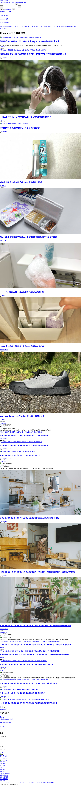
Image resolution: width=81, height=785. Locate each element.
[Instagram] (1, 756)
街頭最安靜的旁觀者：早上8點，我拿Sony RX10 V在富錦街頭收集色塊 (29, 41)
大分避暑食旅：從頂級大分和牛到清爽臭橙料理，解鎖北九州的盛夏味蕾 (24, 445)
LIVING (2, 706)
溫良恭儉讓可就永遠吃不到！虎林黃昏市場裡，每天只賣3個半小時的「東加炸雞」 (27, 664)
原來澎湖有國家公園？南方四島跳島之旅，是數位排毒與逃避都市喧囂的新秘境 (33, 54)
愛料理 (38, 782)
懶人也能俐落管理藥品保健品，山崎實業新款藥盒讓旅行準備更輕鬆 (28, 237)
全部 (1, 26)
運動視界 (43, 782)
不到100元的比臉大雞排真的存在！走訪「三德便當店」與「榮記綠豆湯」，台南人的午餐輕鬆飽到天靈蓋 (34, 654)
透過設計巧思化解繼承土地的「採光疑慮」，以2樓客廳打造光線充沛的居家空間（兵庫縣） (30, 518)
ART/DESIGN (4, 131)
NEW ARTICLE (4, 2)
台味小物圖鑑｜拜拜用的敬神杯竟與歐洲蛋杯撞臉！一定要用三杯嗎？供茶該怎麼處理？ (29, 683)
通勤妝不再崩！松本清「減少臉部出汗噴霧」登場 (21, 182)
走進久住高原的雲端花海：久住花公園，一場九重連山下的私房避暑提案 (24, 435)
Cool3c (15, 782)
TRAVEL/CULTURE (5, 57)
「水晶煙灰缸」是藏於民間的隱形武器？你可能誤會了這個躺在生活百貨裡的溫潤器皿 (28, 703)
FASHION (3, 186)
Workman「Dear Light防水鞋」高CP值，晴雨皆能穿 (22, 416)
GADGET (2, 46)
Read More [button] (3, 752)
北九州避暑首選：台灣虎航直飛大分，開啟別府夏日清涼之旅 (20, 455)
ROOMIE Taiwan (31, 782)
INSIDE (24, 782)
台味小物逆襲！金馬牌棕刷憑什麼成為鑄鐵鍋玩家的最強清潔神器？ (22, 693)
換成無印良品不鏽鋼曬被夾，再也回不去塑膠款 (20, 128)
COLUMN (12, 2)
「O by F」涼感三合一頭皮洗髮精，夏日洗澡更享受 (22, 292)
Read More (3, 423)
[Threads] (6, 756)
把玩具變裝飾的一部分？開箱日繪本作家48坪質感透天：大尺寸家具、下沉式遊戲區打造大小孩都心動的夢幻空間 (37, 572)
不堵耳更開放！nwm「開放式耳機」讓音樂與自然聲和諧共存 (25, 117)
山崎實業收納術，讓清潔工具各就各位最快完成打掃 (22, 346)
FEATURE (23, 2)
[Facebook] (4, 756)
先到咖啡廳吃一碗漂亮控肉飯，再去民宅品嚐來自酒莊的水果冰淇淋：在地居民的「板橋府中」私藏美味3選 (35, 645)
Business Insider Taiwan (6, 782)
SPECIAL (17, 2)
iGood (19, 782)
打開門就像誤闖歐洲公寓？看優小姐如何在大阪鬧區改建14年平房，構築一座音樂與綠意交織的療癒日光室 (35, 626)
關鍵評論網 (50, 782)
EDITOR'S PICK (4, 696)
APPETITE (3, 647)
